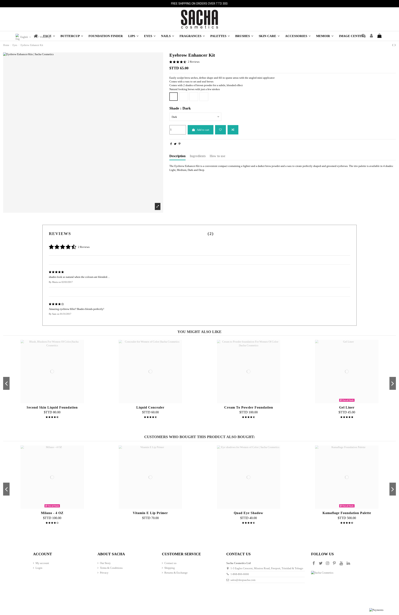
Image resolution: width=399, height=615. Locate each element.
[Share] (171, 143)
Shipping (169, 567)
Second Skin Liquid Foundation (52, 407)
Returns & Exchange (176, 572)
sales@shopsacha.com (242, 579)
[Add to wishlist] (220, 130)
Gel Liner (347, 407)
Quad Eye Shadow (248, 513)
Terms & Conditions (111, 567)
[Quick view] (57, 402)
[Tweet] (175, 143)
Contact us (170, 563)
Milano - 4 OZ (52, 513)
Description (177, 156)
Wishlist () (44, 37)
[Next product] (395, 45)
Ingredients (198, 156)
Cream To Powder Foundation (248, 407)
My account (42, 563)
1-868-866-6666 (239, 574)
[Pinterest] (179, 143)
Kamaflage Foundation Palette (347, 513)
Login (39, 567)
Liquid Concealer (150, 407)
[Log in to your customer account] (371, 36)
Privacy (104, 572)
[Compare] (52, 402)
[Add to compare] (233, 130)
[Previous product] (393, 45)
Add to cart (203, 129)
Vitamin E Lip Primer (150, 513)
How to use (217, 156)
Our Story (105, 563)
